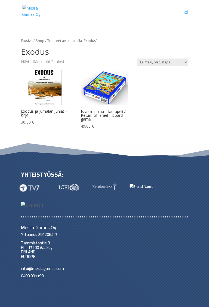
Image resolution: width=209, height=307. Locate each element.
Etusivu (27, 40)
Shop (40, 40)
